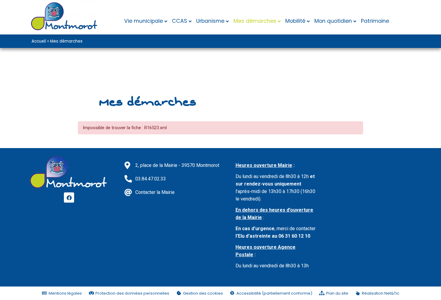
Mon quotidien (333, 21)
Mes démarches (254, 21)
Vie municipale (143, 21)
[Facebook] (69, 197)
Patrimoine (375, 21)
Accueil (39, 41)
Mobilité (295, 21)
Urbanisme (210, 21)
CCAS (179, 21)
